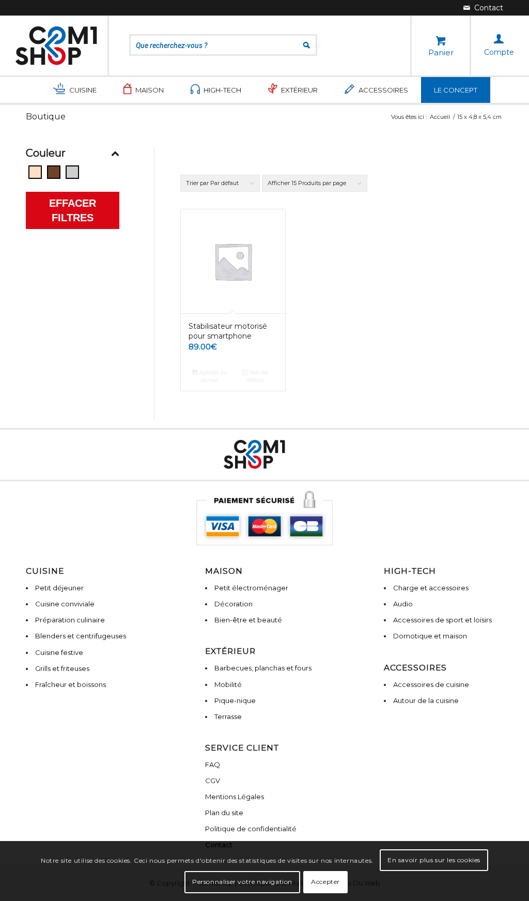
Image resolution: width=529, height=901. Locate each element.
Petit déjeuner (59, 588)
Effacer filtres (72, 210)
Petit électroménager (251, 588)
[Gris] (72, 172)
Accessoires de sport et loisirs (442, 620)
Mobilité (228, 684)
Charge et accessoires (431, 588)
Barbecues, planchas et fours (263, 668)
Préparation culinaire (70, 620)
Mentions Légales (234, 796)
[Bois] (53, 172)
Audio (403, 604)
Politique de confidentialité (251, 828)
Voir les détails (257, 376)
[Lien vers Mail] (483, 8)
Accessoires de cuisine (431, 684)
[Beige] (35, 172)
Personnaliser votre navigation (242, 881)
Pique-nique (235, 700)
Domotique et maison (430, 636)
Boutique (46, 116)
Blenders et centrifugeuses (80, 636)
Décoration (233, 604)
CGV (212, 780)
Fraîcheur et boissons (70, 684)
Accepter (325, 881)
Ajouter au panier (212, 376)
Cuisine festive (59, 652)
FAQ (212, 764)
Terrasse (228, 716)
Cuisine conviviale (65, 604)
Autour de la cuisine (426, 700)
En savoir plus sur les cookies (433, 860)
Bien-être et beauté (248, 620)
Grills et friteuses (62, 668)
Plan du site (224, 812)
